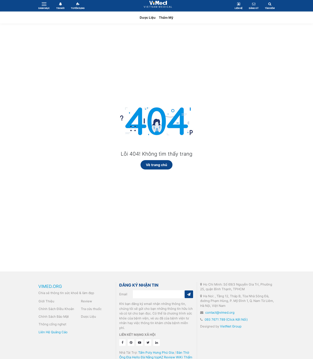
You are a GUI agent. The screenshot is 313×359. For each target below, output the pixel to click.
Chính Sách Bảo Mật (54, 316)
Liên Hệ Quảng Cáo (53, 332)
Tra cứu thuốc (91, 309)
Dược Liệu (147, 18)
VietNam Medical (158, 5)
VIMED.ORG (50, 286)
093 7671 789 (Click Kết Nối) (226, 319)
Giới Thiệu (46, 301)
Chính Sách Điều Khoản (56, 309)
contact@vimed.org (219, 312)
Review (86, 301)
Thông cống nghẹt (52, 324)
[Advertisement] (156, 60)
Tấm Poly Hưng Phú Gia (156, 352)
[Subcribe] (189, 294)
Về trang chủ (156, 165)
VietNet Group (230, 326)
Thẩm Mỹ (166, 18)
